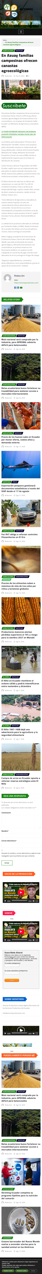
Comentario (6, 813)
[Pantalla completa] (37, 901)
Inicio (5, 40)
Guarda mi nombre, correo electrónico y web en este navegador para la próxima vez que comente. (20, 854)
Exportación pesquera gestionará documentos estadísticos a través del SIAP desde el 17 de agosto (20, 488)
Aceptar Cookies (8, 1271)
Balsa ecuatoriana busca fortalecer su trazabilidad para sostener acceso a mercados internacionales (20, 391)
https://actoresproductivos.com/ (26, 283)
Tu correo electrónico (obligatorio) (15, 970)
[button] (21, 1031)
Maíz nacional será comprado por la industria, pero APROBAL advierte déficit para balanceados (19, 342)
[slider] (19, 1032)
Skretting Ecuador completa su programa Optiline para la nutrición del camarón (19, 1195)
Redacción (8, 76)
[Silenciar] (34, 901)
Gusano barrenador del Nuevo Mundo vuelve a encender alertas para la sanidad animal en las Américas (20, 1244)
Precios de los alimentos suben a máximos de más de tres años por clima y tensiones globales (18, 586)
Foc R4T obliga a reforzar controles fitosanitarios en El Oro (19, 535)
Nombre (5, 831)
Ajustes (33, 1271)
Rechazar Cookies (22, 1271)
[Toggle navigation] (21, 32)
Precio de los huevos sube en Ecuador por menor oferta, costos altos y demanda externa (20, 440)
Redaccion (8, 349)
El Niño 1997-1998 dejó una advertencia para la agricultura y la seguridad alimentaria (19, 732)
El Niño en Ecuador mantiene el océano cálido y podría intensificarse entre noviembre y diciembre (20, 683)
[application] (21, 892)
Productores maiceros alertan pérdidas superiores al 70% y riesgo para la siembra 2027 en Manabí (19, 635)
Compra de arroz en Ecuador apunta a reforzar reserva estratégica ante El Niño (20, 781)
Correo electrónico (9, 841)
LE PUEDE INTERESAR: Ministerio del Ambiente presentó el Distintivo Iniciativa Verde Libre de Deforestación (18, 134)
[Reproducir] (5, 901)
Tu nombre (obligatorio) (12, 963)
